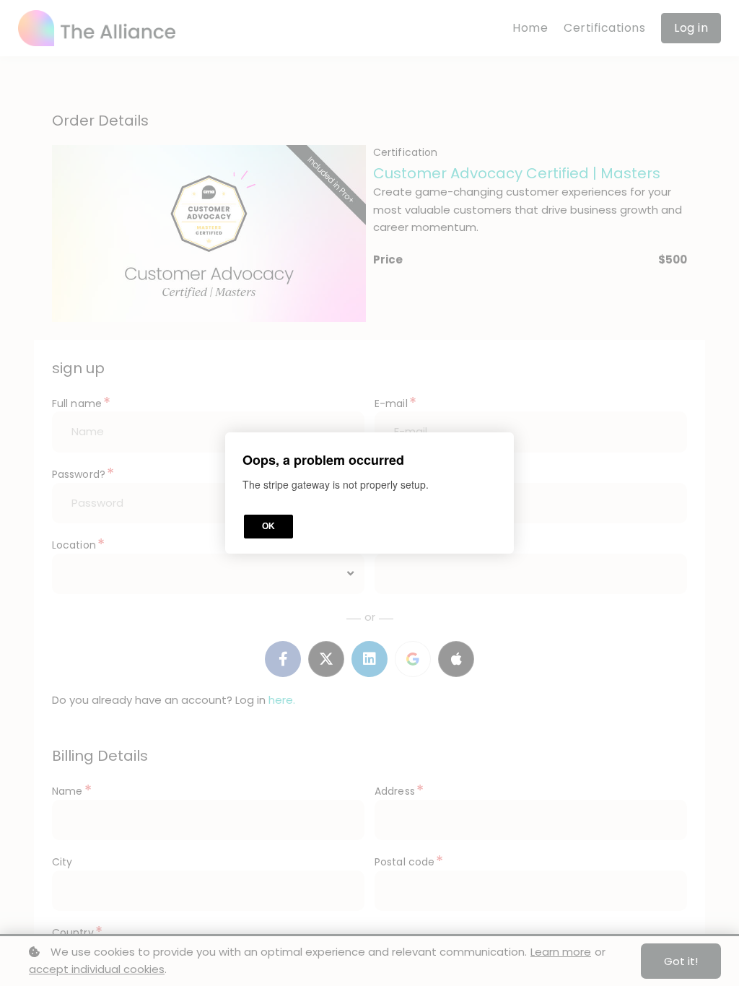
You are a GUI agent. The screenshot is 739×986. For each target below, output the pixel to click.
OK (268, 526)
